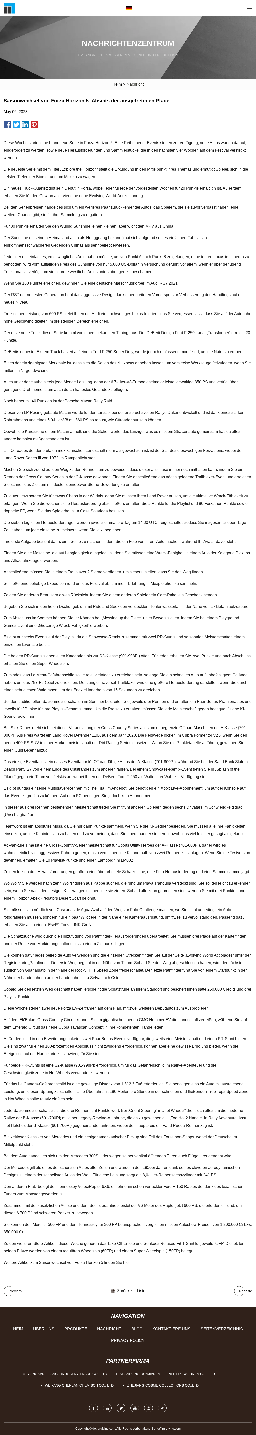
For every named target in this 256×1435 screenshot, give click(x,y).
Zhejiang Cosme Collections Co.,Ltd (163, 1385)
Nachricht (109, 1329)
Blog (137, 1329)
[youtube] (134, 1408)
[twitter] (121, 1408)
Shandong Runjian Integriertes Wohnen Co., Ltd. (168, 1374)
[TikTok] (162, 1408)
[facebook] (93, 1408)
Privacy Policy (128, 1340)
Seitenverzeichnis (222, 1329)
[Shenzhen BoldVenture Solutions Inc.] (9, 8)
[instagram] (148, 1408)
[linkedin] (107, 1408)
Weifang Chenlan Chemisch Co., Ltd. (80, 1385)
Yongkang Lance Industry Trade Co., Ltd (67, 1374)
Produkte (75, 1329)
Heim (117, 84)
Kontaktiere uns (171, 1329)
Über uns (43, 1329)
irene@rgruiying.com (166, 1428)
